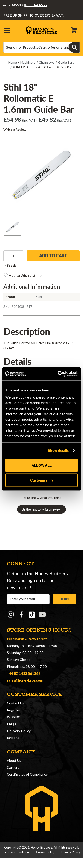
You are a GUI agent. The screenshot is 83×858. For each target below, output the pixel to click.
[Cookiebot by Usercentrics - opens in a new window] (58, 374)
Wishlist (13, 717)
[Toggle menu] (7, 30)
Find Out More (32, 5)
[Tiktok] (32, 614)
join (64, 599)
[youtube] (42, 614)
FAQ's (11, 724)
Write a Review (14, 129)
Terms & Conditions (16, 852)
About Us (14, 760)
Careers (13, 767)
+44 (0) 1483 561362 (23, 673)
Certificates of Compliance (27, 774)
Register (13, 710)
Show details (58, 451)
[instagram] (10, 614)
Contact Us (15, 703)
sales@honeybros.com (25, 680)
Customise (38, 480)
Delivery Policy (19, 731)
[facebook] (21, 614)
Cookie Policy (45, 852)
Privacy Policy (70, 852)
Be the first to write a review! (42, 509)
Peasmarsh (15, 638)
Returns (13, 738)
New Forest (38, 638)
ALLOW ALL (42, 465)
